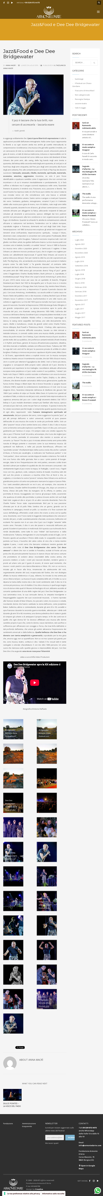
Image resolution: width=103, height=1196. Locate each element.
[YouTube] (12, 3)
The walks (86, 193)
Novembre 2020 (81, 253)
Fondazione (8, 1123)
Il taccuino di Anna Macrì (84, 90)
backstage (79, 79)
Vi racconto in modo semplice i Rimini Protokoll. (89, 213)
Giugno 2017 (80, 313)
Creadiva (39, 1189)
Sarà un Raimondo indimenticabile (89, 125)
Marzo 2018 (79, 283)
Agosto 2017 (80, 304)
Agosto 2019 (80, 257)
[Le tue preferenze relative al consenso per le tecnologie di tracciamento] (4, 1193)
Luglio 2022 (79, 240)
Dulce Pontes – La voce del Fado (12, 1104)
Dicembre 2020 (81, 248)
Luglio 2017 (79, 309)
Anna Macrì (11, 65)
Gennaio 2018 (80, 291)
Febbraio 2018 (80, 287)
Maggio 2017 (80, 317)
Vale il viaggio (80, 108)
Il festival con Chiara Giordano (81, 84)
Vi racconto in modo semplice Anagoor (88, 147)
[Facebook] (4, 3)
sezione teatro (81, 103)
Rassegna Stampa (82, 99)
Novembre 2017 (81, 300)
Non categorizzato (82, 95)
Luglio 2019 (79, 261)
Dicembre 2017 (81, 296)
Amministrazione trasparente (29, 1125)
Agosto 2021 (80, 244)
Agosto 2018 (80, 270)
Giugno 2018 (80, 278)
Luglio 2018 (79, 274)
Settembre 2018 (81, 265)
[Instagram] (8, 3)
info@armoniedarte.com (90, 1145)
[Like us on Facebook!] (90, 1181)
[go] (94, 63)
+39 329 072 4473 (32, 3)
